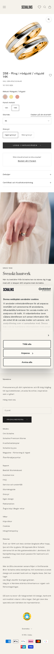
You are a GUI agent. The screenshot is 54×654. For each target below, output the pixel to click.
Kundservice (8, 475)
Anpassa (25, 353)
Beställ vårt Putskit (27, 161)
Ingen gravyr (10, 135)
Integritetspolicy (10, 531)
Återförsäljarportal (11, 457)
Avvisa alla (27, 362)
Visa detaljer (39, 335)
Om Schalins (8, 434)
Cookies (6, 526)
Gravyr (6, 494)
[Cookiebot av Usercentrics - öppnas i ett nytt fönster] (39, 289)
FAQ (5, 480)
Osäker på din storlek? (41, 115)
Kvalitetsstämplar (11, 443)
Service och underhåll (12, 485)
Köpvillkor (7, 521)
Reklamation (8, 504)
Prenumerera (15, 420)
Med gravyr (27, 135)
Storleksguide (9, 489)
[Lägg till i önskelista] (50, 75)
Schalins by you (9, 448)
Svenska (25, 629)
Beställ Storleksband (12, 470)
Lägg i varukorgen (25, 145)
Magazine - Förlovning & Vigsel (16, 453)
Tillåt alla (27, 344)
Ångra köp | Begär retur (14, 509)
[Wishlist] (39, 7)
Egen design (8, 499)
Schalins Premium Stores (14, 438)
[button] (27, 616)
